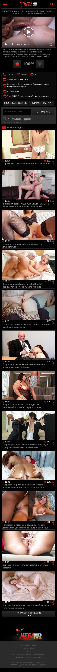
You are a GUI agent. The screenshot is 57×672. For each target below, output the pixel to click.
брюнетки (22, 96)
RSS (29, 651)
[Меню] (5, 5)
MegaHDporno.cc (37, 5)
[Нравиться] (17, 64)
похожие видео (15, 103)
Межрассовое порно (16, 86)
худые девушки (42, 96)
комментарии (41, 103)
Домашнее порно (41, 84)
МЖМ (14, 96)
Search (52, 4)
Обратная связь (28, 645)
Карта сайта (28, 648)
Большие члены (25, 84)
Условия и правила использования (28, 654)
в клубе (31, 96)
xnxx (17, 91)
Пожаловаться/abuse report (28, 657)
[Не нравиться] (40, 64)
